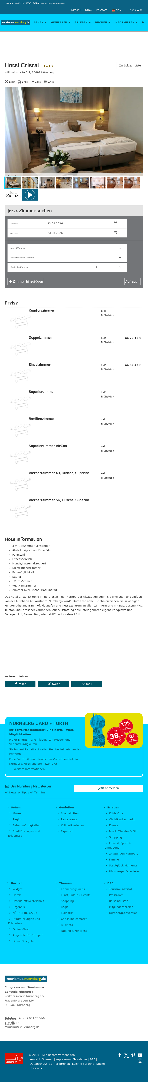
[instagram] (141, 10)
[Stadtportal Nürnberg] (14, 1058)
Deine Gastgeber (24, 941)
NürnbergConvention (123, 913)
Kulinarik (66, 913)
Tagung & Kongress (73, 931)
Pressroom (116, 895)
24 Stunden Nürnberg (123, 853)
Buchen (101, 22)
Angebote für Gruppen (27, 935)
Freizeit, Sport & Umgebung (117, 845)
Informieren (125, 22)
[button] (20, 684)
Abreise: (14, 233)
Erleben (82, 22)
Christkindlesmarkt (121, 819)
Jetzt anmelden (108, 788)
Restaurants (68, 819)
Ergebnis (18, 907)
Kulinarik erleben (72, 825)
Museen (17, 813)
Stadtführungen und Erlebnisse (24, 833)
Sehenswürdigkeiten (26, 825)
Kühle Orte (115, 813)
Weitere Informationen (29, 769)
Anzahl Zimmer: (18, 248)
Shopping (115, 837)
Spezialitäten (69, 813)
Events (113, 825)
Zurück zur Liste (130, 65)
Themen (65, 883)
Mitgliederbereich (120, 907)
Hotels (16, 895)
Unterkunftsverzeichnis (28, 901)
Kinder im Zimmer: (19, 267)
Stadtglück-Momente (122, 865)
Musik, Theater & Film (123, 831)
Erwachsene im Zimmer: (22, 258)
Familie (113, 859)
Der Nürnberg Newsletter (30, 786)
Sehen (39, 22)
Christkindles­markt (73, 919)
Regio (64, 907)
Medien (76, 10)
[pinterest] (135, 10)
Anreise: (14, 224)
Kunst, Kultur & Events (75, 895)
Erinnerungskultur (72, 889)
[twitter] (132, 10)
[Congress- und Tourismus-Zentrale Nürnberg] (15, 22)
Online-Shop (20, 929)
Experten (66, 831)
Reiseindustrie (118, 901)
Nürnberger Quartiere (123, 871)
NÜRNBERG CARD (24, 913)
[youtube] (138, 10)
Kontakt (101, 10)
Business (66, 925)
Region (17, 819)
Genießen (59, 22)
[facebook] (130, 10)
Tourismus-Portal (120, 889)
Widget (17, 889)
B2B (87, 10)
